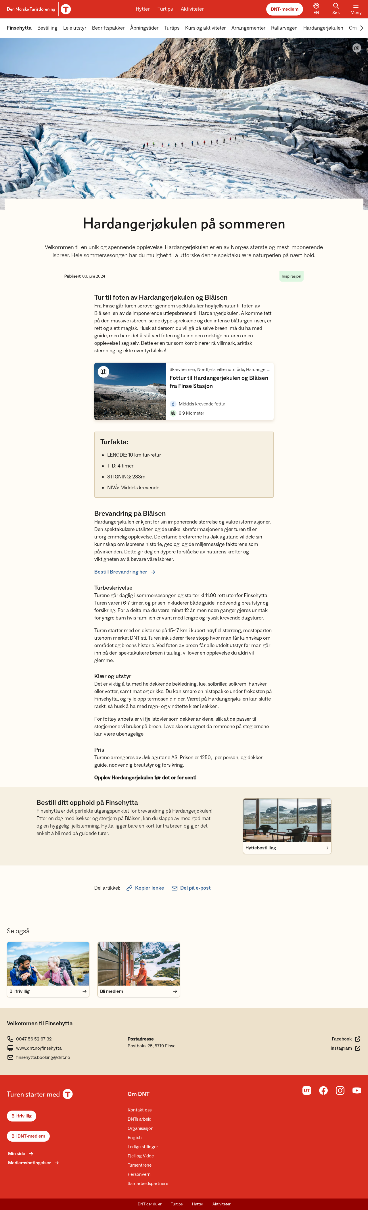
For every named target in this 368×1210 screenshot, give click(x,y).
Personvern (139, 1174)
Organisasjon (141, 1128)
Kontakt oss (140, 1110)
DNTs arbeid (140, 1119)
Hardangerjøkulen (323, 28)
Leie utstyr (74, 28)
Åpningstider (144, 28)
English (135, 1137)
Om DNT (139, 1094)
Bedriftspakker (108, 28)
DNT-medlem (284, 9)
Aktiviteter (192, 9)
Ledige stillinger (143, 1147)
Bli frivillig (22, 1116)
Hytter (143, 9)
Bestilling (47, 28)
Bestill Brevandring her (120, 572)
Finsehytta (19, 28)
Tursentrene (140, 1165)
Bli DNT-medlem (28, 1136)
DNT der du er (150, 1204)
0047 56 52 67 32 (34, 1039)
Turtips (165, 9)
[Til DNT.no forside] (38, 9)
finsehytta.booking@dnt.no (43, 1057)
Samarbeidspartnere (148, 1183)
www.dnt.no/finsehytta (39, 1048)
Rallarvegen (284, 28)
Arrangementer (248, 28)
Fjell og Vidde (141, 1156)
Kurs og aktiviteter (205, 28)
